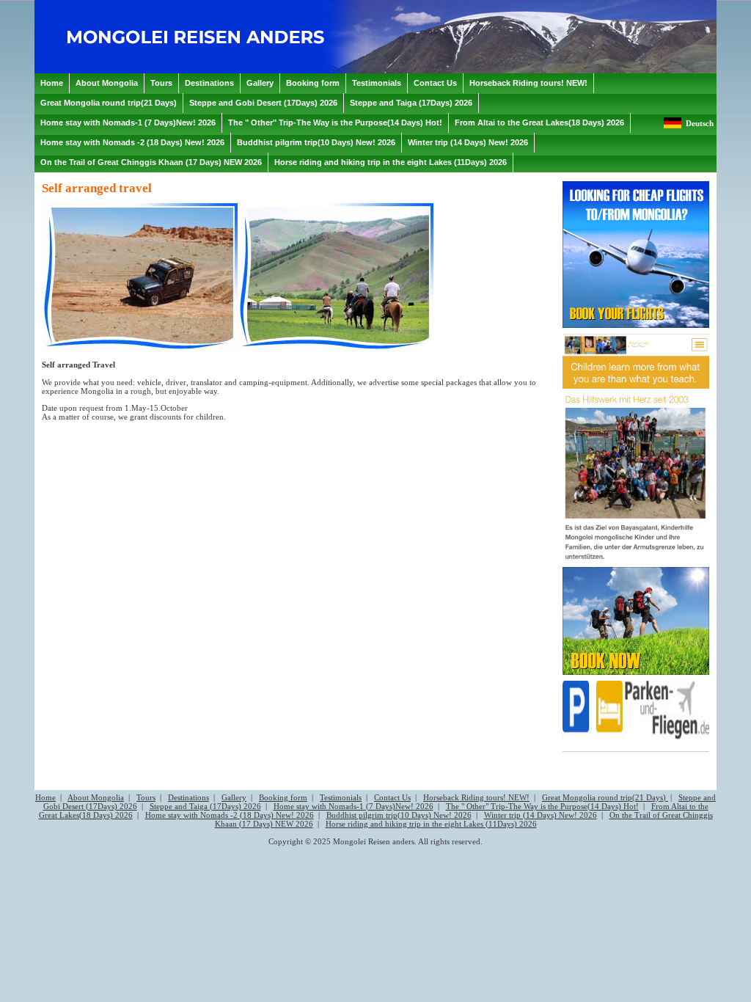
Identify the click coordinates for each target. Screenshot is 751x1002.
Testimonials (341, 797)
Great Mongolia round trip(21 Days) (605, 797)
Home (45, 797)
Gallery (233, 797)
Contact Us (392, 797)
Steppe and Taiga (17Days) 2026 (205, 806)
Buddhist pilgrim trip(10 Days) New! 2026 (399, 815)
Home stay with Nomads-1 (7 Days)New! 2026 (353, 806)
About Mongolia (95, 797)
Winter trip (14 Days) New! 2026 (540, 815)
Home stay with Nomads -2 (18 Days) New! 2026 (229, 815)
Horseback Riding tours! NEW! (476, 797)
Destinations (188, 797)
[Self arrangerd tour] (140, 348)
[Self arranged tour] (335, 348)
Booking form (283, 797)
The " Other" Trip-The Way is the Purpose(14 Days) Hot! (542, 806)
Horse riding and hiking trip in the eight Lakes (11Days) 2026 (431, 823)
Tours (145, 797)
